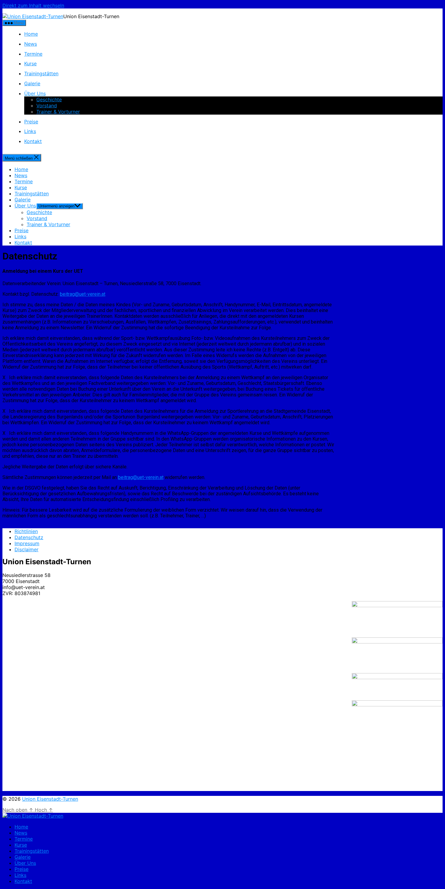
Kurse (30, 63)
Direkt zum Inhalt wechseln (33, 5)
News (30, 44)
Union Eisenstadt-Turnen (50, 799)
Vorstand (46, 106)
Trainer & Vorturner (58, 112)
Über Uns (35, 93)
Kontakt (33, 141)
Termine (33, 54)
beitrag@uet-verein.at (82, 294)
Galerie (32, 83)
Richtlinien (26, 531)
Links (30, 131)
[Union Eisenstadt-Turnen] (32, 816)
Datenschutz (29, 537)
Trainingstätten (41, 73)
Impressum (27, 543)
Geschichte (49, 99)
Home (31, 34)
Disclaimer (26, 549)
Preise (31, 122)
